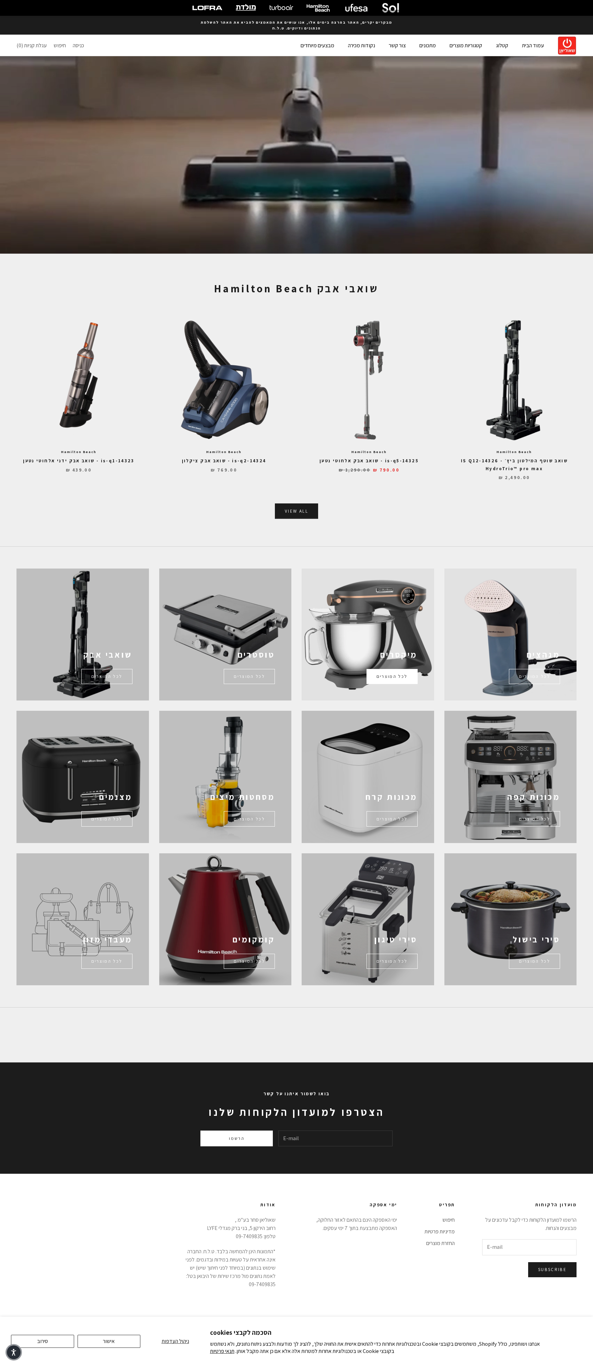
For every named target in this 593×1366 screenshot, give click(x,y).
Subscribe (552, 1269)
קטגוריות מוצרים (466, 45)
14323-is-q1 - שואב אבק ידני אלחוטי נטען (79, 461)
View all (296, 511)
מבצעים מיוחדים (317, 45)
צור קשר (397, 45)
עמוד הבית (533, 45)
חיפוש (448, 1219)
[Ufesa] (356, 8)
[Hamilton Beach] (318, 8)
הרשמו (236, 1138)
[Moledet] (246, 8)
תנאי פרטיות (222, 1351)
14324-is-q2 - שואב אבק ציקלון (224, 461)
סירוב (42, 1341)
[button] (13, 1352)
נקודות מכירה (361, 45)
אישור (109, 1341)
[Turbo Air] (281, 8)
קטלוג (502, 45)
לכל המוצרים (534, 676)
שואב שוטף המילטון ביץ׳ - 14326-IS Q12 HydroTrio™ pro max (514, 464)
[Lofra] (207, 8)
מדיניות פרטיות (440, 1231)
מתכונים (427, 45)
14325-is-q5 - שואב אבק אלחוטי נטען (369, 461)
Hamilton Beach (514, 452)
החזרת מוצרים (440, 1243)
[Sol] (391, 8)
